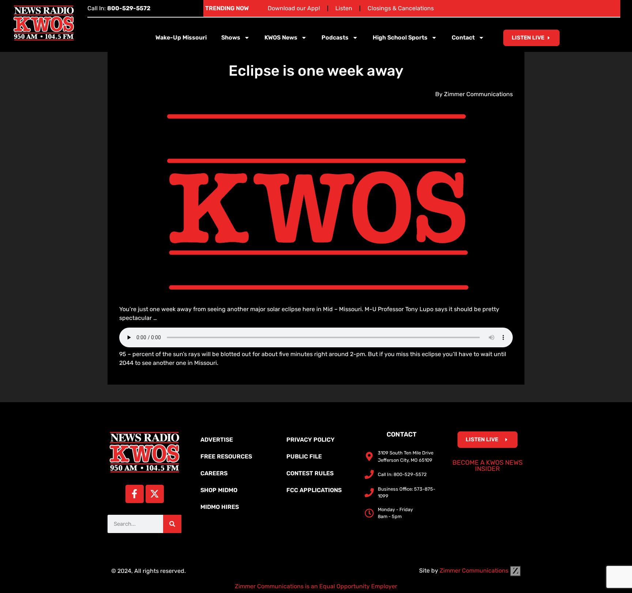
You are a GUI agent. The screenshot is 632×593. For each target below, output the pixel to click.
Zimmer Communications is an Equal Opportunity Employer (316, 586)
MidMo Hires (219, 506)
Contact (463, 37)
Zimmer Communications (475, 570)
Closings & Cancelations (401, 8)
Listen (343, 8)
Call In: (118, 8)
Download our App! (294, 8)
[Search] (172, 524)
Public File (304, 456)
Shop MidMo (218, 490)
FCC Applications (314, 490)
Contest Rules (310, 473)
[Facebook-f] (134, 494)
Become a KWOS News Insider (487, 466)
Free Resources (226, 456)
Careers (213, 473)
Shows (230, 37)
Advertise (216, 439)
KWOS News (280, 37)
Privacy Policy (310, 439)
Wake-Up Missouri (181, 37)
